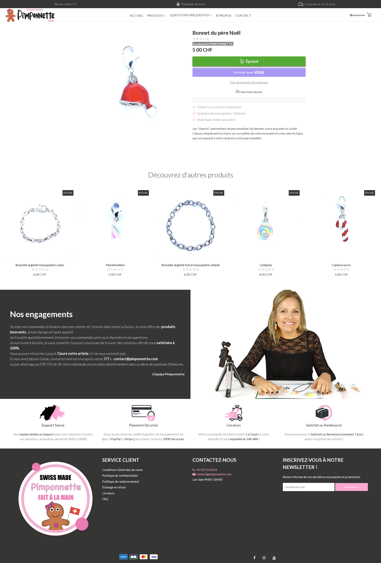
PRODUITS (155, 15)
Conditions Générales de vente (122, 470)
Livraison (108, 493)
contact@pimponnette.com (213, 474)
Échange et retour (114, 487)
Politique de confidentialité (120, 475)
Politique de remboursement (120, 481)
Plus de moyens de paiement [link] (249, 82)
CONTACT (243, 15)
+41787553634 (206, 470)
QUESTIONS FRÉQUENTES (190, 15)
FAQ (105, 499)
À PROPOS (223, 15)
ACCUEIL (136, 15)
